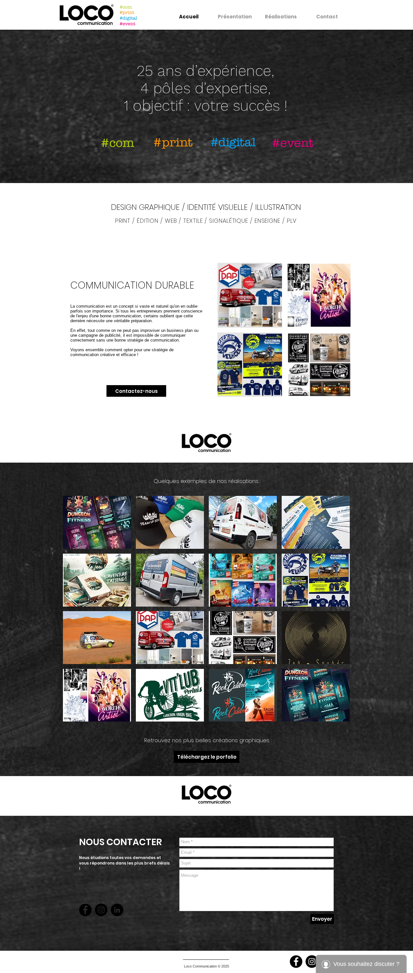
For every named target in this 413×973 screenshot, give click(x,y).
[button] (97, 522)
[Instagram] (101, 910)
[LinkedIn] (117, 910)
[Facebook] (85, 910)
